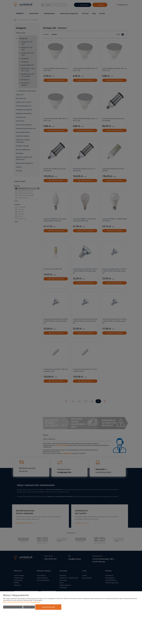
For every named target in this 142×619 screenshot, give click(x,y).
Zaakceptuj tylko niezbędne (12, 607)
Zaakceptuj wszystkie (48, 607)
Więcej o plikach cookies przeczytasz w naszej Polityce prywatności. (22, 602)
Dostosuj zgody (29, 607)
